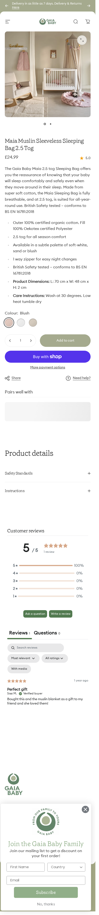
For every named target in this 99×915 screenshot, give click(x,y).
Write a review (60, 613)
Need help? (82, 378)
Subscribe (46, 892)
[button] (48, 565)
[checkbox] (19, 669)
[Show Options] (81, 867)
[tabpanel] (47, 684)
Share (16, 378)
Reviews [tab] (19, 633)
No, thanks (46, 904)
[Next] (88, 6)
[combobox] (65, 867)
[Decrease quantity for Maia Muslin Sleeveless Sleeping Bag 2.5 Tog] (10, 341)
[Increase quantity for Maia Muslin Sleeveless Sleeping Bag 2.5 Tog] (31, 341)
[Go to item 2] (45, 124)
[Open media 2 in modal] (82, 40)
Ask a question (35, 613)
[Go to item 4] (51, 124)
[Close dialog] (85, 809)
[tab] (47, 633)
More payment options (47, 367)
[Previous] (6, 6)
